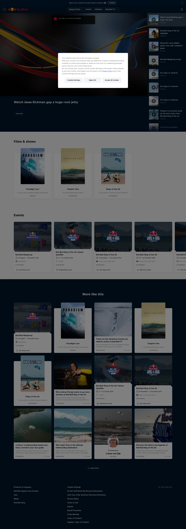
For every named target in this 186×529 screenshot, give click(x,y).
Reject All (92, 80)
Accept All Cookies (112, 80)
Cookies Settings (73, 80)
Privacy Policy (107, 71)
